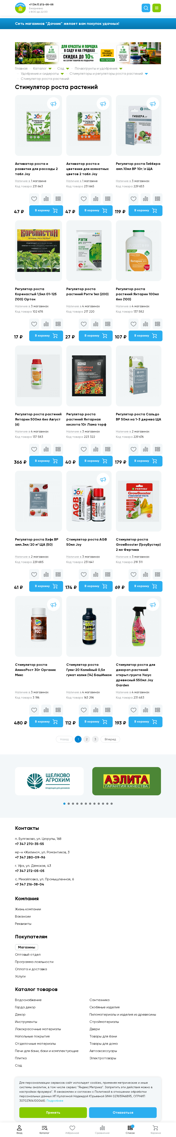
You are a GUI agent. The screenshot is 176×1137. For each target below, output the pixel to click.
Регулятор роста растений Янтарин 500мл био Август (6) (38, 419)
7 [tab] (90, 804)
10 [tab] (103, 804)
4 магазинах (83, 306)
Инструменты (26, 1022)
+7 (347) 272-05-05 (41, 4)
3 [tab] (73, 804)
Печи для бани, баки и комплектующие (47, 1051)
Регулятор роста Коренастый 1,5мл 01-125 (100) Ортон (36, 294)
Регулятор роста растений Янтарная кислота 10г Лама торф (86, 419)
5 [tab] (81, 804)
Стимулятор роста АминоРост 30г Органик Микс (35, 670)
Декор (20, 1014)
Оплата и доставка (31, 969)
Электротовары (103, 1058)
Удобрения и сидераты (40, 74)
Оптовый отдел (28, 954)
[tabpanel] (49, 781)
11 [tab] (107, 804)
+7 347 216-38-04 (29, 884)
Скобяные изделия (105, 1007)
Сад (61, 68)
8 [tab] (94, 804)
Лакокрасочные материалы (38, 1029)
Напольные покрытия (32, 1036)
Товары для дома (104, 1044)
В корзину (42, 210)
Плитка (21, 1058)
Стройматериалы (104, 1022)
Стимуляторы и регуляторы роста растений (107, 74)
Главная (21, 68)
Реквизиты (23, 924)
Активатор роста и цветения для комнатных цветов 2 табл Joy (87, 169)
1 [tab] (64, 804)
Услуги (20, 976)
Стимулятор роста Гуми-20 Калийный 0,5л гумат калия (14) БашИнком (89, 670)
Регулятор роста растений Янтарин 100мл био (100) (137, 294)
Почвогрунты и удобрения (96, 68)
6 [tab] (86, 804)
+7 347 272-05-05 (29, 871)
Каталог (40, 68)
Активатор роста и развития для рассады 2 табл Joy (36, 169)
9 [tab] (99, 804)
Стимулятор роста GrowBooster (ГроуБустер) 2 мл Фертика (138, 544)
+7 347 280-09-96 (30, 857)
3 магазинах (132, 181)
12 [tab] (112, 804)
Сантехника (99, 1000)
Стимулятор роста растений (45, 79)
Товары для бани (103, 1036)
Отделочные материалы (35, 1044)
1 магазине (30, 181)
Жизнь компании (28, 909)
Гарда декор (25, 1007)
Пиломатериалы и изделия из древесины (123, 1014)
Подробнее (55, 1100)
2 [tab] (69, 804)
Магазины (26, 947)
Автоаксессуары (103, 1051)
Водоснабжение (28, 1000)
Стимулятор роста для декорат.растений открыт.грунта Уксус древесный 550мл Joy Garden (135, 675)
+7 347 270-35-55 (29, 844)
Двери (95, 1029)
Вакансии (23, 916)
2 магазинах (132, 431)
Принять (53, 1112)
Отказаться (123, 1112)
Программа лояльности (34, 962)
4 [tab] (77, 804)
